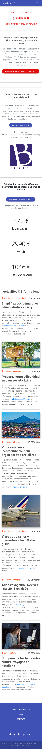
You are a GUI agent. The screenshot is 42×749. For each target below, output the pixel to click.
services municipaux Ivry (14, 326)
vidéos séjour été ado (24, 605)
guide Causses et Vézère (20, 399)
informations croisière (18, 487)
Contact (21, 719)
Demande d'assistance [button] (19, 125)
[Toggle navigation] (37, 3)
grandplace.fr (21, 18)
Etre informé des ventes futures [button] (19, 199)
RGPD (21, 714)
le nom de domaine (21, 12)
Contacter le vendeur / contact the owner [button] (19, 71)
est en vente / (21, 23)
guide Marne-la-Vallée (26, 568)
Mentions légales (21, 709)
